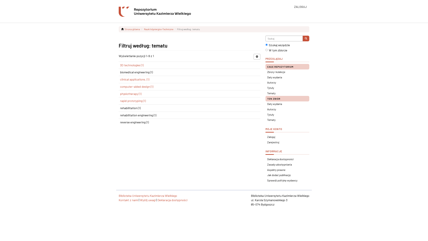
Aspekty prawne (276, 169)
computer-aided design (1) (136, 86)
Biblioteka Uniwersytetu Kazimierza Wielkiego (148, 195)
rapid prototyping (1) (133, 101)
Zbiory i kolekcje (276, 71)
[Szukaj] (306, 38)
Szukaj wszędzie (279, 45)
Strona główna (132, 29)
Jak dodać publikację (279, 175)
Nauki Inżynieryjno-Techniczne (158, 29)
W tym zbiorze (278, 50)
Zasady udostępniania (279, 164)
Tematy (271, 93)
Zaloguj (271, 136)
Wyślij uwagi (148, 200)
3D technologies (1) (132, 65)
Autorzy (271, 82)
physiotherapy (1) (130, 94)
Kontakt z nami (128, 200)
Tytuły (270, 87)
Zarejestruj (273, 142)
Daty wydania (274, 77)
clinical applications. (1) (134, 79)
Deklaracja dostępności (280, 159)
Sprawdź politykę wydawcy (282, 180)
